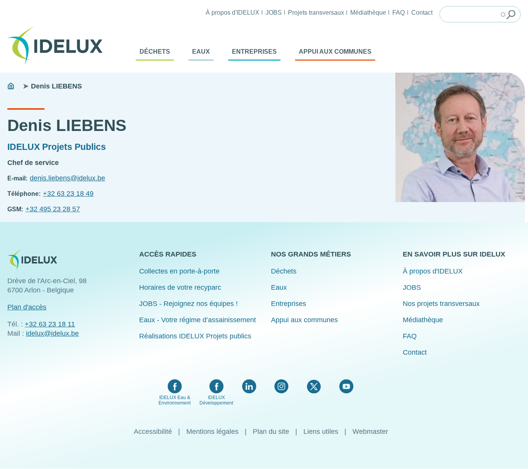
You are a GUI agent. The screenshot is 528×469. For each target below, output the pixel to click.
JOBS (274, 12)
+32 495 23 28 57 (53, 209)
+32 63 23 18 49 (68, 193)
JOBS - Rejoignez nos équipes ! (188, 304)
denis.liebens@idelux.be (67, 178)
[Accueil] (58, 45)
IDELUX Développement (216, 400)
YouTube (346, 386)
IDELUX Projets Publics (56, 147)
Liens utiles (320, 431)
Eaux (201, 51)
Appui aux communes (335, 51)
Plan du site (271, 431)
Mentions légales (212, 431)
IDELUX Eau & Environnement (174, 400)
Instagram (281, 386)
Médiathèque (368, 12)
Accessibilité (153, 431)
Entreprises (254, 51)
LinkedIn (249, 386)
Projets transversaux (316, 12)
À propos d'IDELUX (232, 12)
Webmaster (370, 431)
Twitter (314, 386)
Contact (422, 12)
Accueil (10, 86)
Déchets (155, 51)
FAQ (398, 12)
